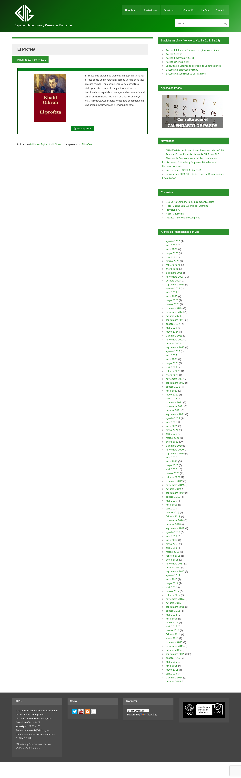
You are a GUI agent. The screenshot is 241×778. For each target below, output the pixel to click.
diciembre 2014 (174, 677)
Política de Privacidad (28, 748)
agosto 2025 (173, 288)
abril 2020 (171, 469)
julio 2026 (171, 245)
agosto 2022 (173, 386)
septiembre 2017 (175, 571)
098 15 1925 (33, 726)
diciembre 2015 (174, 642)
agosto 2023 (173, 351)
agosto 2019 (173, 496)
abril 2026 (171, 257)
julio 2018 (171, 536)
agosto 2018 (173, 532)
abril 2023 (171, 367)
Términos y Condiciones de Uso (33, 744)
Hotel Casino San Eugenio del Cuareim (187, 205)
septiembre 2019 (175, 492)
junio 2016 (172, 618)
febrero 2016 (173, 634)
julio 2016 (171, 614)
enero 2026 (172, 268)
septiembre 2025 (175, 284)
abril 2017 (171, 587)
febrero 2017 (173, 595)
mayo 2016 (172, 622)
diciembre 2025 (174, 272)
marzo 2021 (172, 437)
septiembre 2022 (175, 382)
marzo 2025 (172, 304)
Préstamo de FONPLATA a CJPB (183, 170)
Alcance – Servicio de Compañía (183, 217)
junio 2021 (172, 426)
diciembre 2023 (174, 335)
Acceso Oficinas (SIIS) (177, 61)
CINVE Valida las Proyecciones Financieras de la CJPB (195, 150)
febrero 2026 (173, 264)
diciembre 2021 (174, 402)
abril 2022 (171, 398)
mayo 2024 (172, 331)
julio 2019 (171, 500)
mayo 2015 (172, 669)
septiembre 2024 (175, 319)
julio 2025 (171, 292)
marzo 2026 (172, 260)
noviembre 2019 (175, 485)
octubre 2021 (173, 410)
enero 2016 (172, 638)
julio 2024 (171, 327)
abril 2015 (171, 673)
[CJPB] (24, 20)
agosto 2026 (173, 241)
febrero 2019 (173, 516)
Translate (152, 714)
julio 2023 (171, 355)
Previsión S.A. (173, 209)
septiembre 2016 (175, 606)
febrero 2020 (173, 477)
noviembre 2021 (175, 406)
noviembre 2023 (175, 339)
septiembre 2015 (175, 654)
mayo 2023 (172, 363)
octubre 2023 (173, 343)
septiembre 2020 (175, 453)
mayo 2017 (172, 583)
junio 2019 (172, 504)
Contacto (220, 10)
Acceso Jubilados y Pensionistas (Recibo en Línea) (193, 50)
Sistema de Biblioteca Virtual (182, 69)
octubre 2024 (173, 316)
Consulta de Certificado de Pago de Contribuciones (193, 65)
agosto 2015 (173, 657)
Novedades (131, 10)
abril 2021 (171, 433)
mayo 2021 (172, 429)
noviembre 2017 (175, 563)
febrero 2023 (173, 371)
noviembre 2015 (175, 646)
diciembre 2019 (174, 481)
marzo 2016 (172, 630)
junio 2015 (172, 665)
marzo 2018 (172, 551)
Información (188, 10)
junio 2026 (172, 249)
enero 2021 (172, 441)
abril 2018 (171, 547)
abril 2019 (171, 508)
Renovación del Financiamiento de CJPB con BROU (193, 154)
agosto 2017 (173, 575)
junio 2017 (171, 579)
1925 (37, 722)
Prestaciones (150, 10)
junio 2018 (172, 540)
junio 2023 (172, 359)
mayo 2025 (172, 300)
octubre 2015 (173, 650)
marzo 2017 (172, 591)
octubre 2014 (173, 681)
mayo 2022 (172, 394)
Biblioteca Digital (39, 144)
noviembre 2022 (175, 378)
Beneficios (169, 10)
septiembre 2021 (175, 414)
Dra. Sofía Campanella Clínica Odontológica (190, 201)
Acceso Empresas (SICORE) (180, 57)
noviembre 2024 (175, 312)
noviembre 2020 (175, 449)
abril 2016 (171, 626)
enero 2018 (172, 559)
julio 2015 (171, 661)
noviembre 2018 (175, 520)
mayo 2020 (172, 465)
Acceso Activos (174, 54)
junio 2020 (172, 461)
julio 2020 (171, 457)
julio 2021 (171, 422)
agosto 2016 (173, 610)
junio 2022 (172, 390)
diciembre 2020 (174, 445)
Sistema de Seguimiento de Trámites (186, 73)
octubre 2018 (173, 524)
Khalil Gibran (55, 144)
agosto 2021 (173, 418)
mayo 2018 (172, 543)
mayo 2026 (172, 253)
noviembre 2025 (175, 276)
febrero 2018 (173, 555)
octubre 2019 (173, 488)
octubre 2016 (173, 602)
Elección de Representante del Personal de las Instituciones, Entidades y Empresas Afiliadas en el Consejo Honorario (189, 162)
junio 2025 (172, 296)
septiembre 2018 (175, 528)
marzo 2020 (172, 473)
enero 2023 (172, 374)
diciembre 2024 (174, 308)
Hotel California (175, 213)
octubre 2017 (173, 567)
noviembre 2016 (175, 598)
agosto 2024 (173, 323)
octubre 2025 (173, 280)
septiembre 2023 (175, 347)
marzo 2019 (172, 512)
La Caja (205, 10)
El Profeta (87, 144)
